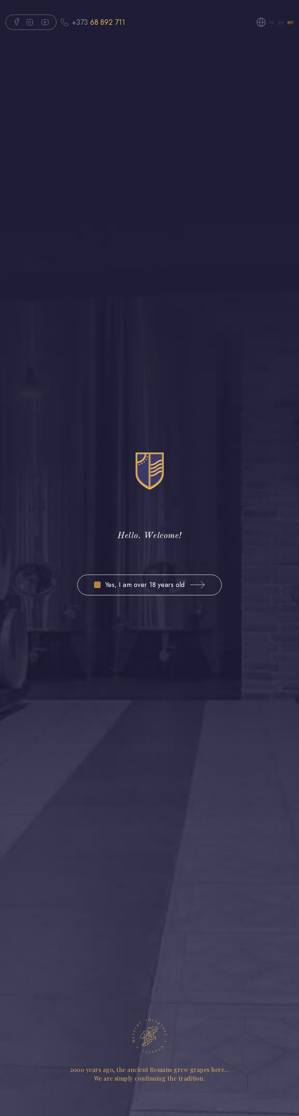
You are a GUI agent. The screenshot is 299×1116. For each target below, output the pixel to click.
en (290, 22)
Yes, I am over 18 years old (145, 585)
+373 (98, 22)
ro (271, 22)
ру (281, 22)
